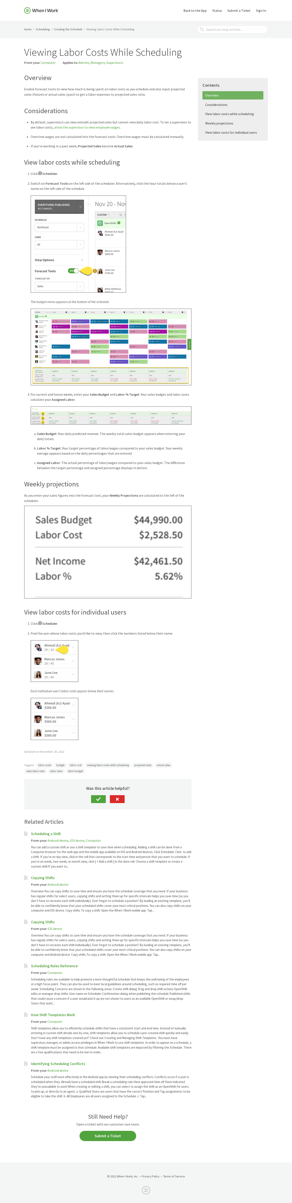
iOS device (77, 840)
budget (60, 765)
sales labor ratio (35, 771)
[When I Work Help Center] (41, 10)
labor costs (44, 765)
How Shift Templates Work (53, 1014)
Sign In (261, 10)
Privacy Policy (150, 1176)
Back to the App (195, 10)
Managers (98, 62)
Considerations (216, 104)
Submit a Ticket (239, 10)
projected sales (142, 765)
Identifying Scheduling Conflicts (58, 1063)
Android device (57, 840)
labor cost (76, 765)
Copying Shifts (43, 877)
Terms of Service (174, 1176)
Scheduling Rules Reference (54, 965)
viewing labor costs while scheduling (108, 765)
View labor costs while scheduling (229, 114)
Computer (48, 62)
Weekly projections (219, 123)
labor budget (75, 771)
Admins (83, 62)
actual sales (163, 765)
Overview (211, 95)
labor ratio (56, 771)
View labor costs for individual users (231, 132)
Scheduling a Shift (46, 833)
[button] (98, 799)
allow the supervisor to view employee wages (87, 127)
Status (217, 10)
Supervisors (114, 62)
